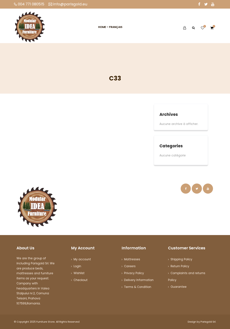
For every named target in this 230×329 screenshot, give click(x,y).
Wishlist (79, 273)
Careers (130, 266)
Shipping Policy (181, 259)
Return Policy (180, 266)
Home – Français (110, 27)
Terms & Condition (137, 287)
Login (77, 266)
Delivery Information (139, 280)
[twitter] (206, 4)
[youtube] (212, 4)
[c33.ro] (30, 27)
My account (82, 259)
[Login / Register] (184, 28)
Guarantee (179, 287)
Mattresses (132, 259)
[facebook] (199, 4)
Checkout (81, 280)
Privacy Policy (134, 273)
